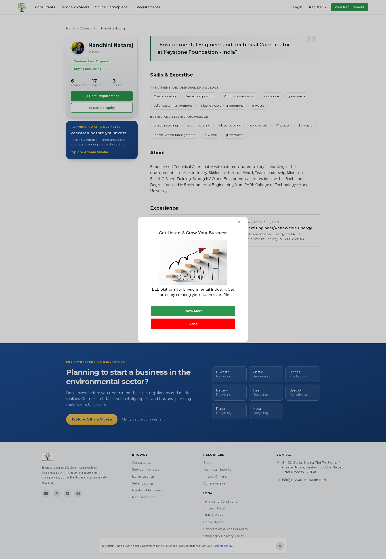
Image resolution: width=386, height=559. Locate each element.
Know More (193, 311)
